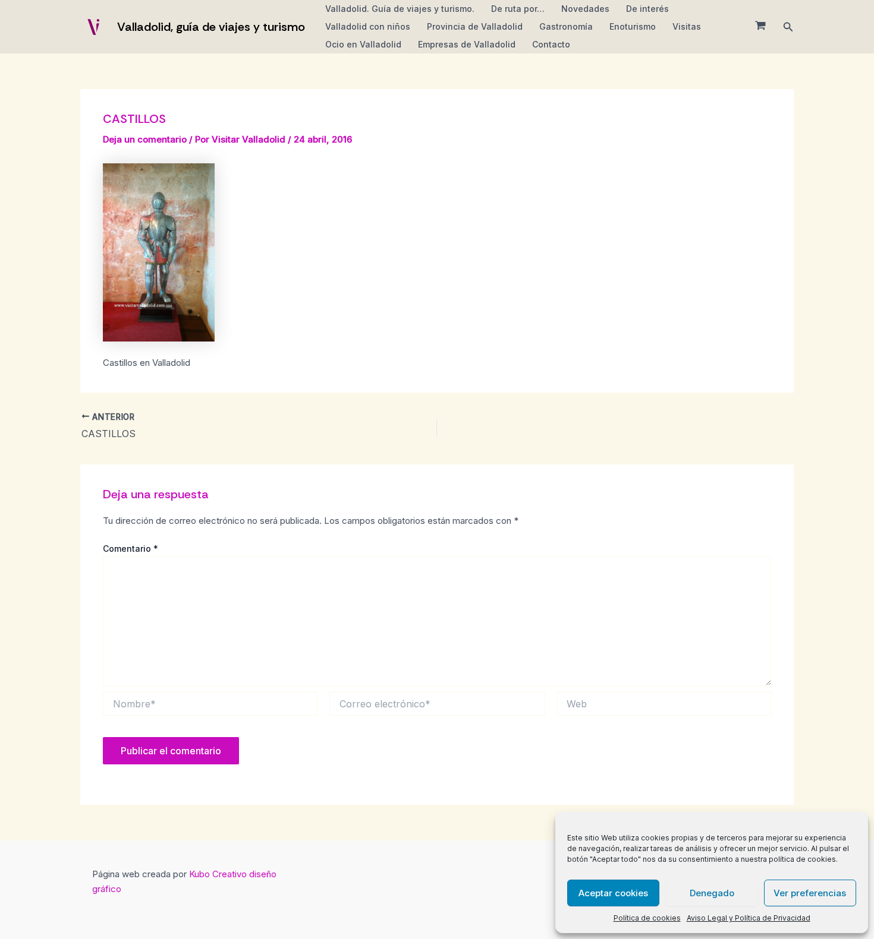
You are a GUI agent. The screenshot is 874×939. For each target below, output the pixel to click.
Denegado (712, 893)
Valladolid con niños (367, 26)
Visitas (686, 26)
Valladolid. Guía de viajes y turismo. (399, 9)
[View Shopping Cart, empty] (760, 26)
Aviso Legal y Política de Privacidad (748, 917)
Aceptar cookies (613, 893)
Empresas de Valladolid (466, 44)
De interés (647, 9)
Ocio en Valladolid (363, 44)
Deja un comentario (145, 139)
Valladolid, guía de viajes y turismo (211, 26)
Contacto (551, 44)
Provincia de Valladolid (475, 26)
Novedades (585, 9)
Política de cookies (647, 917)
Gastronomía (566, 26)
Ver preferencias (810, 893)
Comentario (130, 548)
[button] (788, 27)
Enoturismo (632, 26)
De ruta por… (518, 9)
